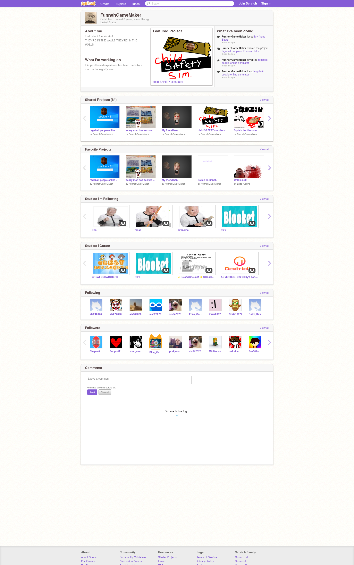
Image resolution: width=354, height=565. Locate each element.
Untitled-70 (240, 180)
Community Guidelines (133, 557)
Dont (94, 230)
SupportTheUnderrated (116, 351)
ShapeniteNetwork (96, 351)
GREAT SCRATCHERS (105, 277)
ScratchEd (241, 557)
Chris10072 (235, 314)
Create (104, 3)
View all (264, 100)
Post (92, 392)
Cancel (105, 392)
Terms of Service (207, 557)
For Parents (88, 561)
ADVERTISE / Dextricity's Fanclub (239, 277)
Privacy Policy (205, 561)
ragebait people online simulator (240, 51)
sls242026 (96, 314)
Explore (121, 3)
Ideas (136, 3)
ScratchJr (241, 561)
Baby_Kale (255, 314)
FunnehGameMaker (103, 134)
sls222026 (116, 314)
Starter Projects (167, 557)
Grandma (183, 230)
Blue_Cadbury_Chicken (156, 352)
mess (138, 230)
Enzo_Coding (243, 183)
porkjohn (174, 351)
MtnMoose (215, 351)
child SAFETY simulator (168, 82)
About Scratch (89, 557)
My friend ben (170, 130)
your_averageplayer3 (136, 351)
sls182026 (135, 314)
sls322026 (155, 314)
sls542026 (175, 314)
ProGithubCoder (255, 351)
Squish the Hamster (245, 130)
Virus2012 (215, 314)
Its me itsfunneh (207, 180)
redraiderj (234, 351)
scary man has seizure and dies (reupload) (141, 130)
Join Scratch (248, 3)
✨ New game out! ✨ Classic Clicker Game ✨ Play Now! (196, 277)
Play (223, 230)
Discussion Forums (131, 561)
